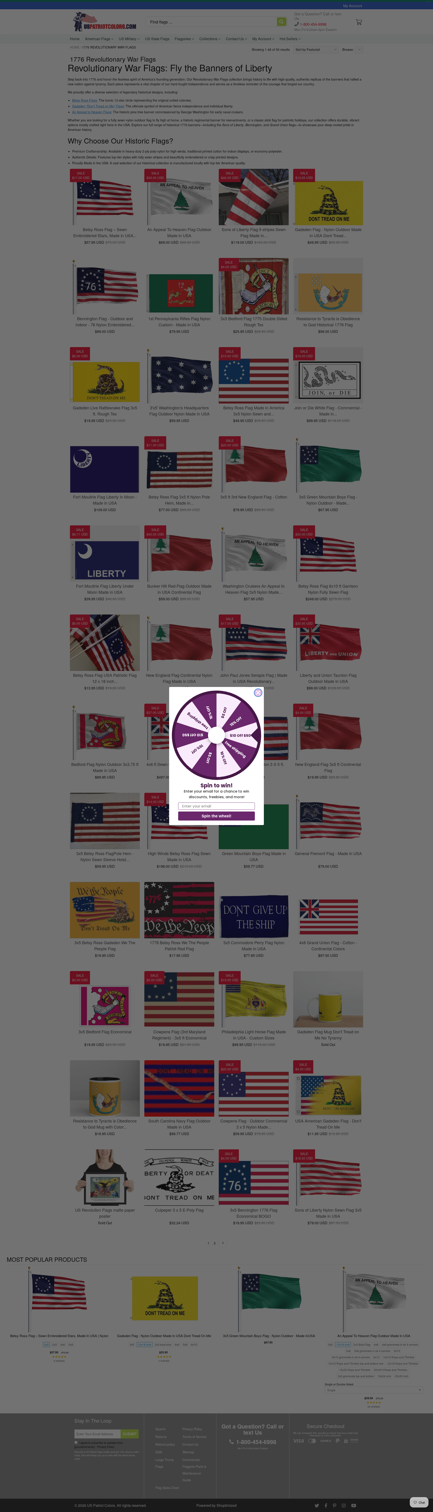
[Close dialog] (258, 693)
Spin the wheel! (216, 816)
